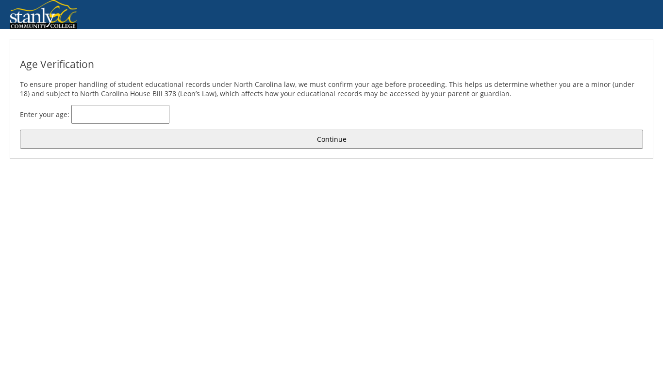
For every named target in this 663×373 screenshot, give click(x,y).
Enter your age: (45, 114)
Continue (332, 139)
